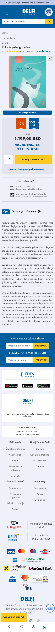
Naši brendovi (39, 460)
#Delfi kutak (15, 454)
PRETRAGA (41, 345)
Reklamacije (15, 488)
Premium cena (24, 145)
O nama (40, 466)
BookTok (15, 475)
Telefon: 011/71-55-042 (27, 431)
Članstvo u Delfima (15, 449)
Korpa (40, 494)
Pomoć (15, 509)
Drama (5, 32)
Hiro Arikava (8, 38)
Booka (5, 42)
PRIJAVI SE (41, 360)
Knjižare (39, 449)
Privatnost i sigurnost (15, 495)
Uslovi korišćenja (15, 503)
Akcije (15, 460)
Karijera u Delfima (39, 454)
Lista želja (40, 499)
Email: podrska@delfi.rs (27, 434)
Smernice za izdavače (15, 468)
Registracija (40, 488)
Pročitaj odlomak (27, 112)
